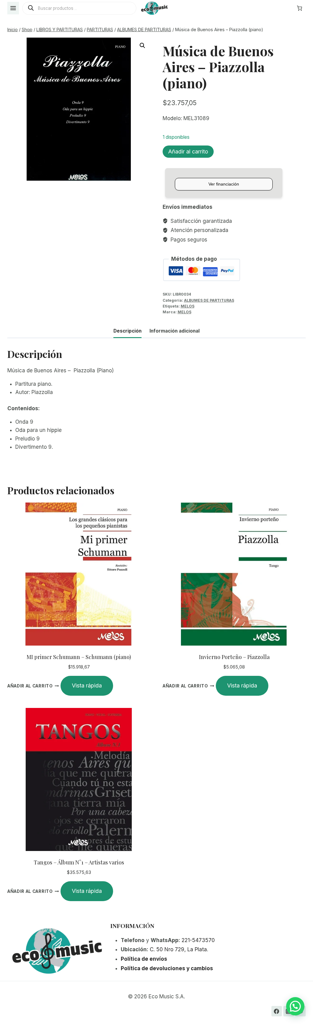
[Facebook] (276, 1011)
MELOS (187, 306)
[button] (142, 45)
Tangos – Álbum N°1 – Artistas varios (79, 862)
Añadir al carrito (188, 151)
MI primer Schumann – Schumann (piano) (79, 657)
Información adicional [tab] (174, 331)
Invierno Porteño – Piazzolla (234, 657)
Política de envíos (144, 959)
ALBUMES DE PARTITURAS (209, 300)
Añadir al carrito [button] (30, 685)
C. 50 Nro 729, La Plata (178, 949)
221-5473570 (198, 940)
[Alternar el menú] (13, 8)
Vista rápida (87, 685)
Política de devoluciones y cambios (167, 968)
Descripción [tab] (127, 331)
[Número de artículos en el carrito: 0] (299, 8)
